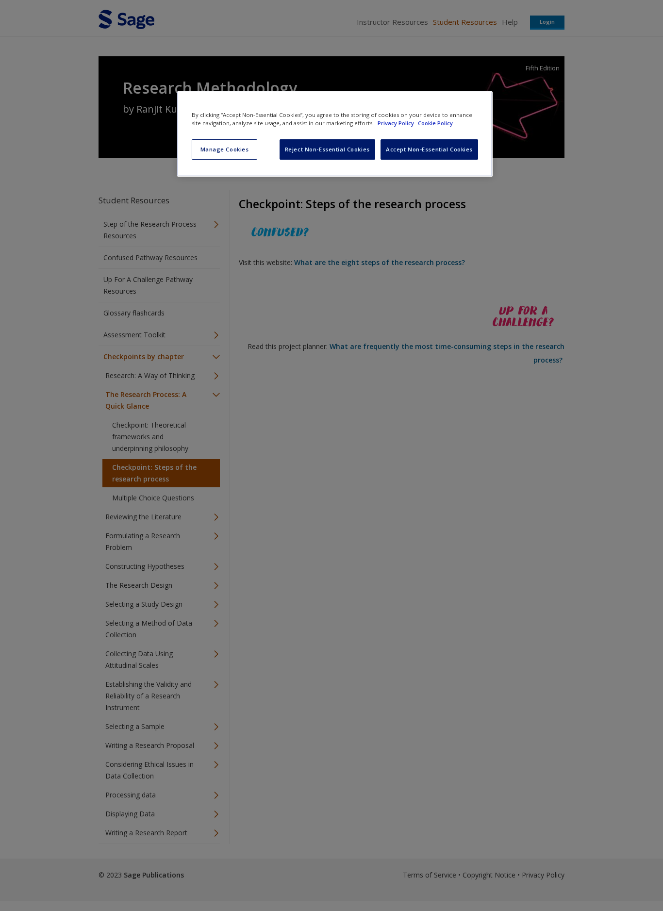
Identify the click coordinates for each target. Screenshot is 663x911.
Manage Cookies (224, 149)
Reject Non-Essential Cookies (327, 149)
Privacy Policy (396, 123)
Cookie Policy (435, 123)
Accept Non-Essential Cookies (429, 149)
